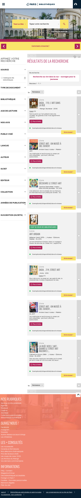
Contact (9, 471)
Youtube (4, 432)
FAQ (2, 471)
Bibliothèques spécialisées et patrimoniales (25, 492)
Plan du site (5, 485)
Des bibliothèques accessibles (13, 476)
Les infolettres (6, 437)
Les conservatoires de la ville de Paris (59, 492)
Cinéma (4, 410)
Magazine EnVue (7, 473)
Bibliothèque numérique (11, 418)
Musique (4, 408)
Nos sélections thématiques (12, 451)
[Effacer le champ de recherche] (58, 23)
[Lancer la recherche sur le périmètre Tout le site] (64, 23)
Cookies (4, 480)
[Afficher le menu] (3, 4)
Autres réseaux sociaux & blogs (13, 435)
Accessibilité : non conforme (11, 494)
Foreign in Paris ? (8, 478)
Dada (31, 111)
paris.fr (3, 492)
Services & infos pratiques (11, 403)
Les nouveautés (7, 447)
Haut (78, 394)
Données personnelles (18, 480)
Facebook (5, 427)
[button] (77, 4)
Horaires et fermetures (10, 449)
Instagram (5, 430)
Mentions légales (7, 483)
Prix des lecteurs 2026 (9, 454)
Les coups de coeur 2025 (11, 456)
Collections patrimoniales (11, 415)
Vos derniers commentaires (12, 461)
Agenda (4, 406)
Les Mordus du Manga (10, 459)
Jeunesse (4, 413)
